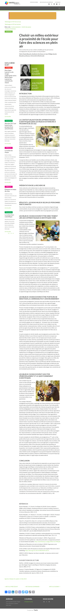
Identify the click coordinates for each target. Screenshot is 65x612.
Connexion (57, 2)
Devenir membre (34, 2)
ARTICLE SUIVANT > (54, 586)
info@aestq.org (28, 601)
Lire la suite (8, 116)
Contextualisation (16, 27)
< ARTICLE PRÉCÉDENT (11, 586)
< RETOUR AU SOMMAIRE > (32, 586)
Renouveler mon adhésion (46, 2)
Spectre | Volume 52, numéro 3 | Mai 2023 (16, 579)
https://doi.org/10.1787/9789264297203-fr (37, 550)
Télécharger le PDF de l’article (13, 24)
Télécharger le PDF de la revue (13, 21)
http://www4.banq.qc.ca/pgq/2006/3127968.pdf (47, 541)
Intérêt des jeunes (26, 27)
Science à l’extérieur (10, 28)
